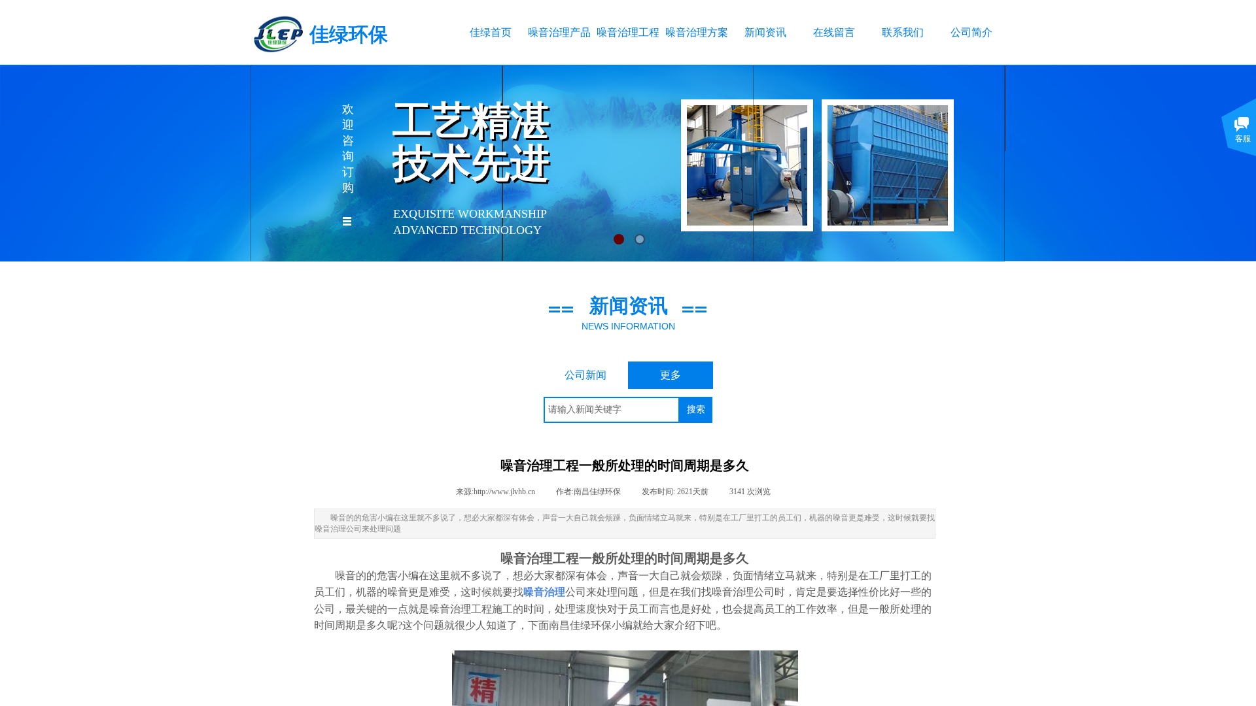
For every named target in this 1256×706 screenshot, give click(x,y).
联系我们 (903, 32)
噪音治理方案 (696, 32)
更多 (670, 374)
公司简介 (971, 32)
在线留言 (834, 32)
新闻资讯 (765, 32)
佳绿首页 (491, 32)
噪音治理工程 (628, 32)
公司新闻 (585, 374)
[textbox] (612, 410)
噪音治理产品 (559, 32)
